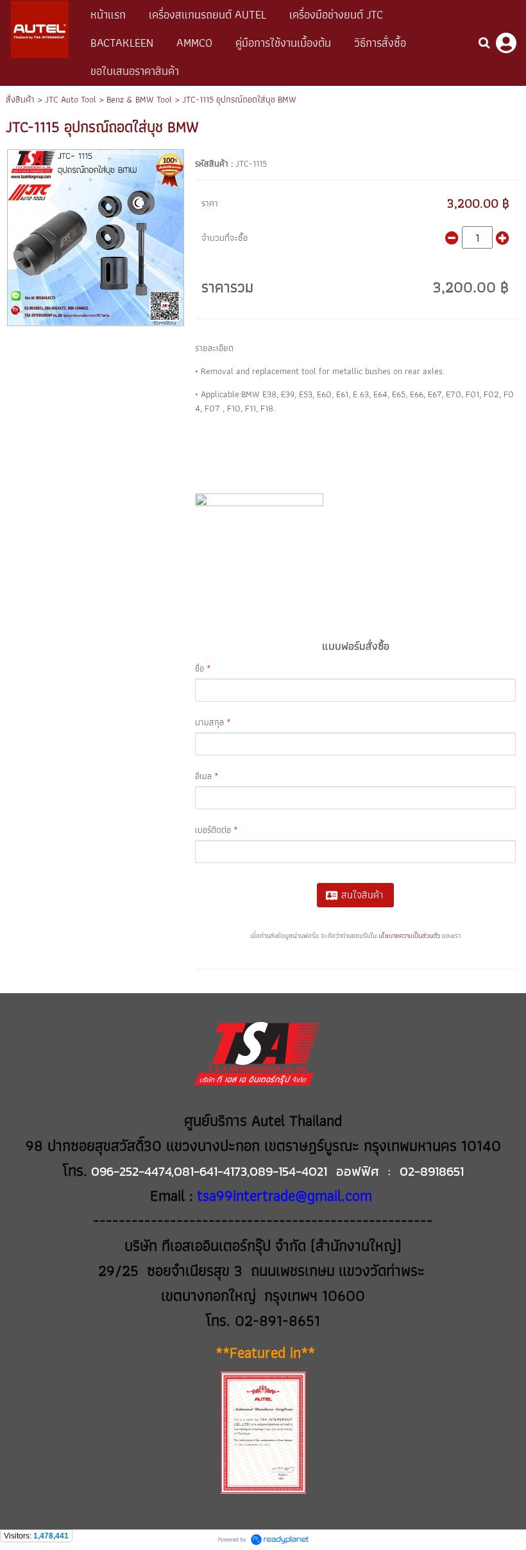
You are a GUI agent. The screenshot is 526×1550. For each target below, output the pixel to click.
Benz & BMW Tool (139, 99)
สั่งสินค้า (20, 99)
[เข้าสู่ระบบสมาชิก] (506, 43)
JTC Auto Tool (70, 99)
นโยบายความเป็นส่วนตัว (409, 935)
